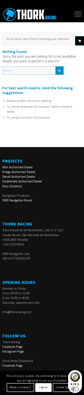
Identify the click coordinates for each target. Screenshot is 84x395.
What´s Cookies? (20, 387)
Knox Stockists (12, 186)
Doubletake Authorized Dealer (22, 181)
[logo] (34, 14)
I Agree (43, 387)
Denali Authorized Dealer (18, 177)
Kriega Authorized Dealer (19, 172)
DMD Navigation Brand (17, 200)
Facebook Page (12, 347)
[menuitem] (76, 14)
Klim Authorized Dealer (17, 167)
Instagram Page (13, 352)
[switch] (75, 389)
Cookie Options (65, 387)
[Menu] (76, 14)
